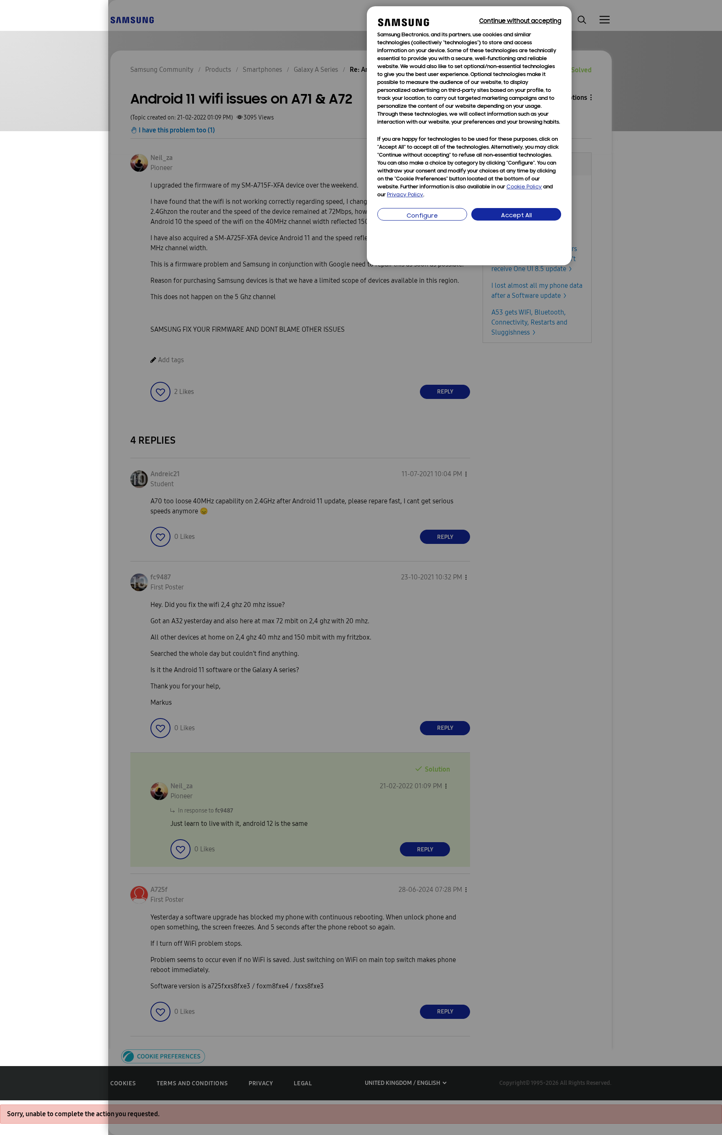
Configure (422, 216)
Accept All (516, 216)
